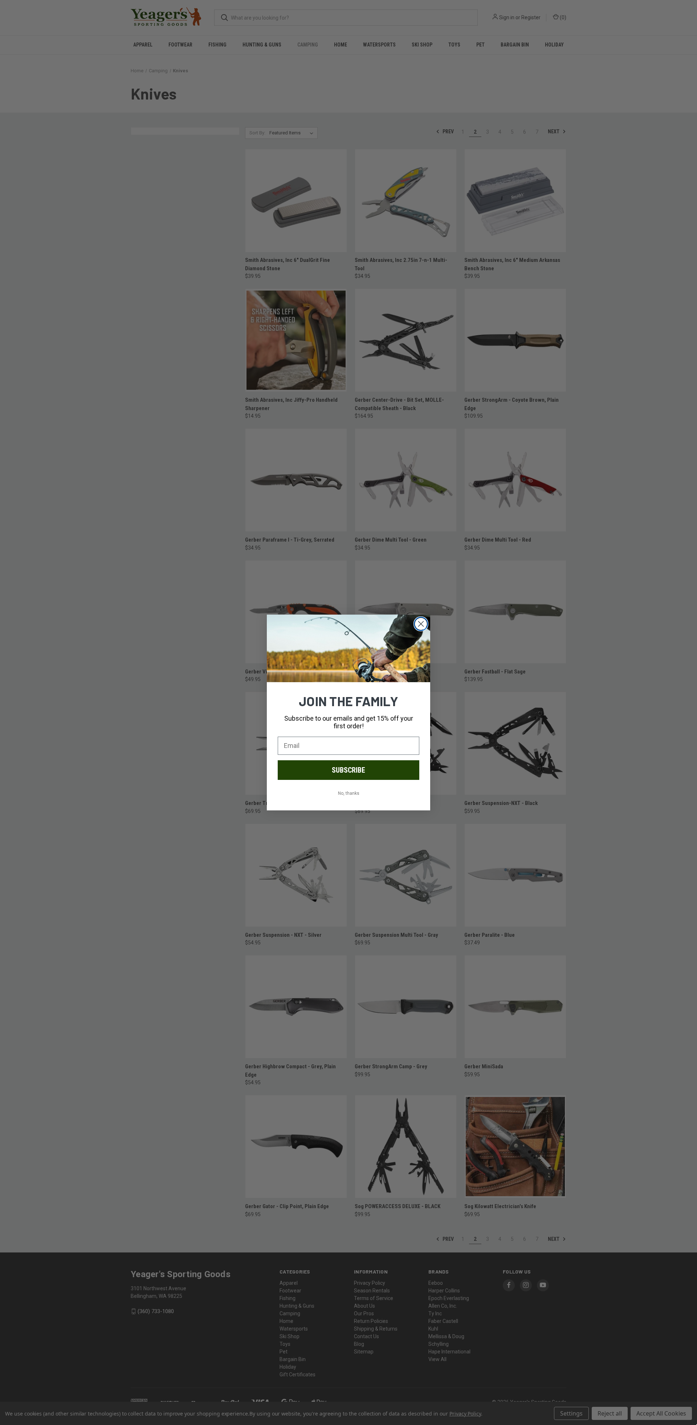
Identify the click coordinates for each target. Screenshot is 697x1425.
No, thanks (348, 793)
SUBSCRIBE (348, 770)
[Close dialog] (421, 624)
